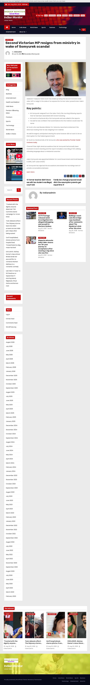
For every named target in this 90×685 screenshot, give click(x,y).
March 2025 (10, 413)
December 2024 (11, 425)
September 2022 (12, 538)
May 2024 (9, 455)
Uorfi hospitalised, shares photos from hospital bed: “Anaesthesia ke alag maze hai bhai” (13, 243)
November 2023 (11, 480)
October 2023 (11, 484)
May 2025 (9, 405)
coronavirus (52, 15)
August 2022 (10, 542)
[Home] (7, 27)
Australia (64, 15)
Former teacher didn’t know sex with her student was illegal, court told (39, 182)
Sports (44, 27)
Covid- (59, 15)
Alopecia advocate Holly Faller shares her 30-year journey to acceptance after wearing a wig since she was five (46, 246)
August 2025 (10, 392)
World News (34, 27)
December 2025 (11, 376)
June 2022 (9, 550)
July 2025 (9, 396)
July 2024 (9, 446)
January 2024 (10, 471)
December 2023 (11, 475)
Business (52, 27)
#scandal (27, 54)
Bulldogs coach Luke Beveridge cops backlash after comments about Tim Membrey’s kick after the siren (75, 222)
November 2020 (11, 563)
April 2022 (9, 559)
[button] (80, 30)
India (46, 15)
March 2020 (10, 592)
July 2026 (9, 346)
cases (70, 15)
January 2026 (10, 371)
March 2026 (10, 363)
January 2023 (10, 521)
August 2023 (10, 492)
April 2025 (9, 409)
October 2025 (11, 384)
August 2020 (10, 571)
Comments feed (11, 323)
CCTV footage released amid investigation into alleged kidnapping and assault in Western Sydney (45, 221)
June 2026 (9, 351)
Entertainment (11, 32)
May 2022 (9, 555)
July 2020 (9, 575)
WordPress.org (11, 327)
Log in (8, 315)
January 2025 (10, 421)
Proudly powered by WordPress (13, 679)
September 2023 (12, 488)
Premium (9, 117)
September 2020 (12, 567)
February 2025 (11, 417)
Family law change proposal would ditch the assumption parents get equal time (68, 182)
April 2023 (9, 509)
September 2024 (12, 438)
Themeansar (38, 679)
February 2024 (11, 467)
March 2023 (10, 513)
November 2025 (11, 380)
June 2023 (9, 500)
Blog (7, 90)
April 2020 (9, 588)
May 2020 (9, 584)
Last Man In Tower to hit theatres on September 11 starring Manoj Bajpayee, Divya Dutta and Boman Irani (13, 278)
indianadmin (18, 52)
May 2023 (9, 505)
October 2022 (11, 534)
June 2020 (9, 580)
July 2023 (9, 496)
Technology (63, 27)
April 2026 (9, 359)
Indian (82, 15)
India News (23, 27)
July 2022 (9, 546)
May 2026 (9, 355)
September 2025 (12, 388)
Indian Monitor (13, 17)
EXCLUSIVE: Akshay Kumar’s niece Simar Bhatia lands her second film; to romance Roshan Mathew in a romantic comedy (13, 259)
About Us (23, 32)
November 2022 (11, 530)
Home (14, 27)
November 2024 (11, 430)
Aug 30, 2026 (42, 228)
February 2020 (11, 596)
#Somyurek (35, 54)
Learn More (30, 172)
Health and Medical (12, 102)
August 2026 (10, 342)
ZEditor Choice (11, 134)
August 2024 (10, 442)
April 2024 (9, 459)
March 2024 (10, 463)
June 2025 (9, 400)
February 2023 (11, 517)
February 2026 (11, 367)
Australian (76, 15)
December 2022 (11, 525)
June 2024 (9, 450)
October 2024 (11, 434)
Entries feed (10, 319)
